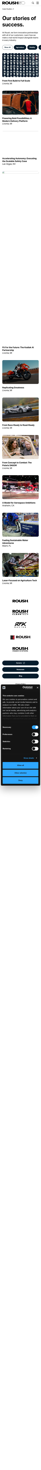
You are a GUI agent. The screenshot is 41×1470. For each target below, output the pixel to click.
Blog (20, 676)
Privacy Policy (20, 684)
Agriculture (20, 47)
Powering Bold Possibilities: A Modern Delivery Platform (17, 119)
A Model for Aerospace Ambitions (18, 502)
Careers (19, 663)
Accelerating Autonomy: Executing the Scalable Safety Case (19, 160)
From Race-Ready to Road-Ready (18, 425)
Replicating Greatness (13, 387)
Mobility (32, 47)
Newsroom (20, 669)
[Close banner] (37, 687)
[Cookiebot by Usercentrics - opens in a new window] (24, 687)
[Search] (33, 3)
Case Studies (7, 9)
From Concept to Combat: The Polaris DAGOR (17, 464)
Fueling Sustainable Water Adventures (15, 541)
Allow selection (20, 773)
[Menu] (37, 3)
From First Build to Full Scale (16, 80)
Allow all (20, 765)
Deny (20, 780)
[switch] (35, 734)
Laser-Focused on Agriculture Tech (19, 580)
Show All (7, 47)
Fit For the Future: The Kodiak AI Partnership (18, 348)
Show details (29, 758)
